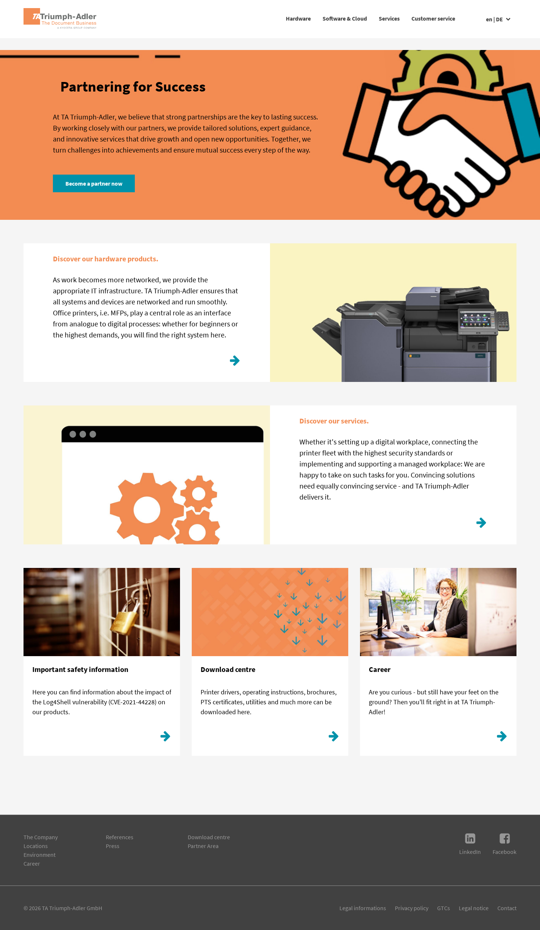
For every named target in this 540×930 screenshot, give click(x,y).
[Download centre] (333, 738)
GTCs (443, 908)
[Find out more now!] (481, 524)
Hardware (298, 18)
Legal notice (474, 908)
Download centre (209, 837)
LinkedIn (470, 851)
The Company (41, 837)
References (119, 837)
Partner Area (203, 845)
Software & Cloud (345, 18)
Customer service (433, 18)
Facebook (504, 851)
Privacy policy (411, 908)
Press (112, 845)
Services (389, 18)
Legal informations (362, 908)
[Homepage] (60, 19)
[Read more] (165, 738)
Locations (36, 845)
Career (32, 863)
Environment (39, 854)
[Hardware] (235, 362)
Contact (506, 908)
